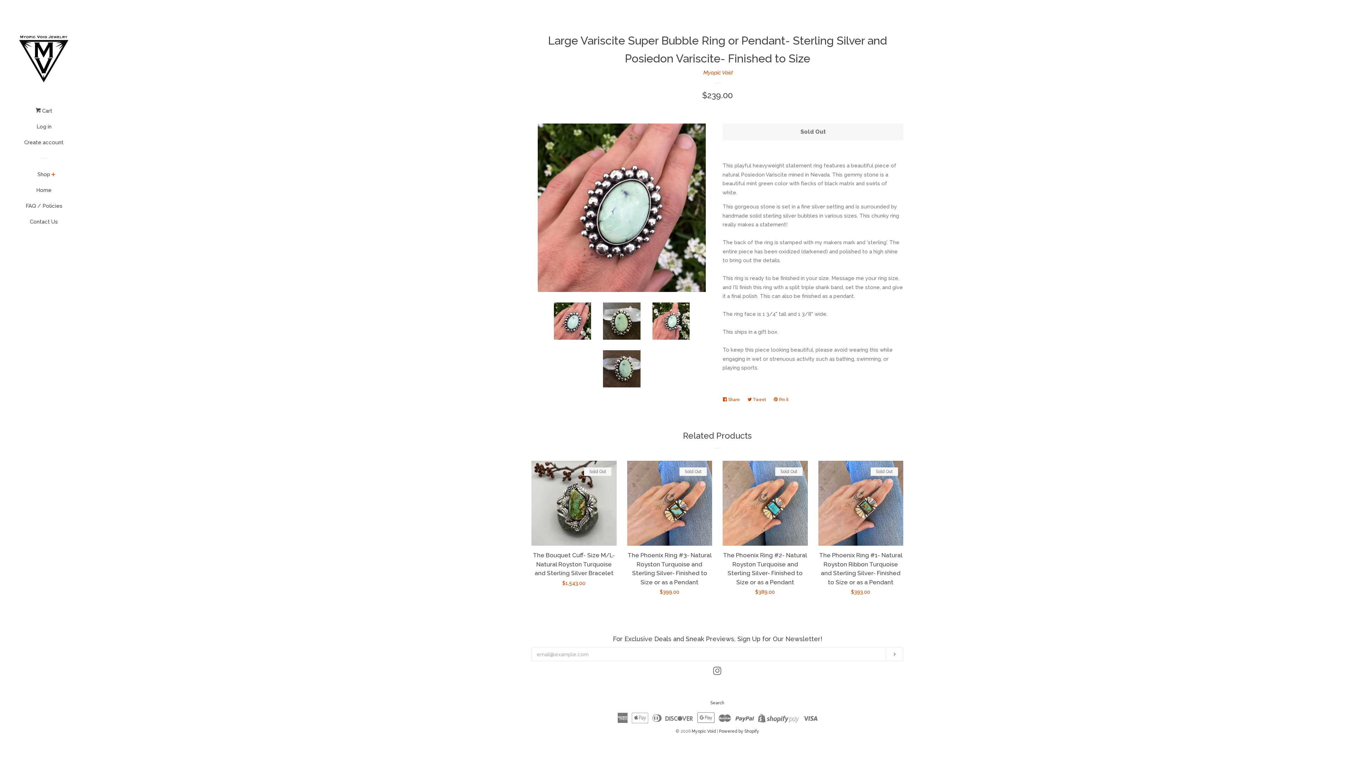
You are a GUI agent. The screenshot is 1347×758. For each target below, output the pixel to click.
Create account (43, 142)
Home (44, 190)
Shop (44, 174)
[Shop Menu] (53, 175)
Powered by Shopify (739, 731)
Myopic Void (717, 72)
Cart (46, 111)
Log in (44, 127)
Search (717, 702)
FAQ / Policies (44, 206)
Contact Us (44, 222)
